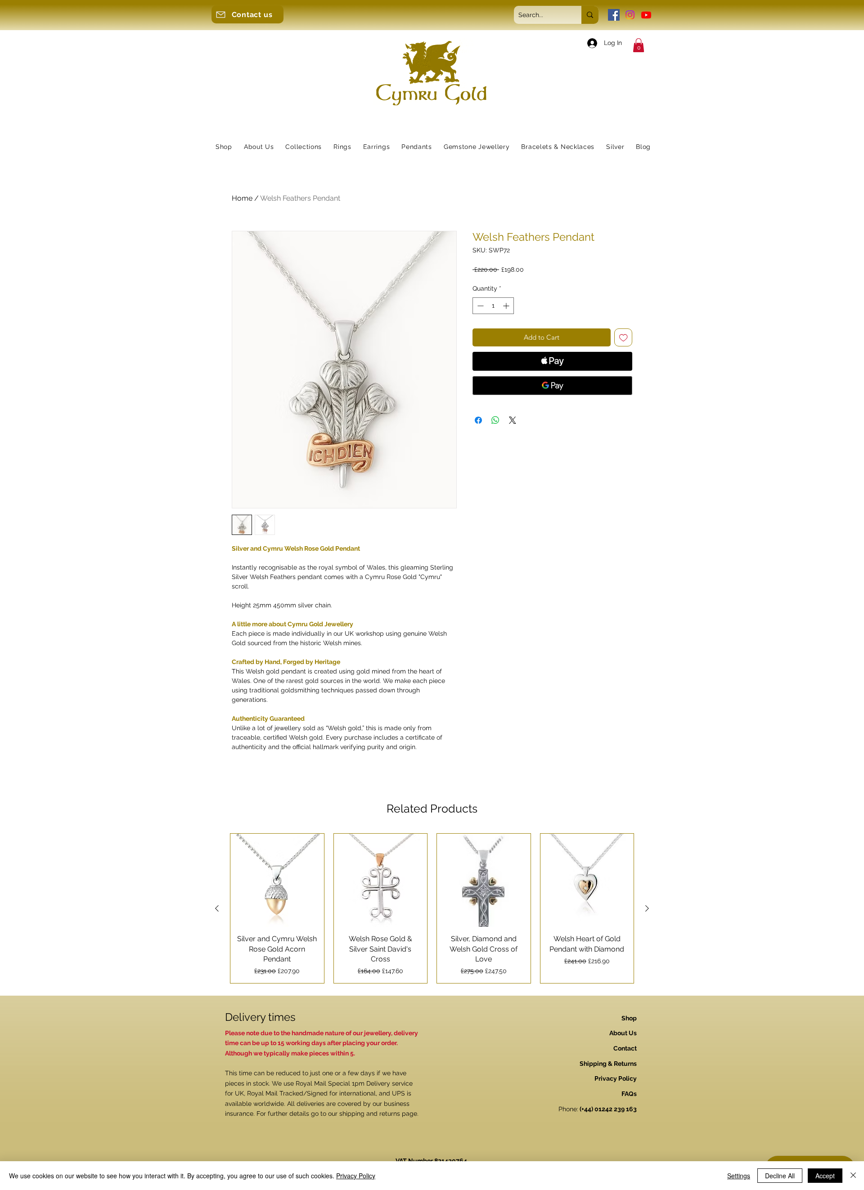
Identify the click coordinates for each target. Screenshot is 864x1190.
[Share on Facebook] (478, 420)
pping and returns (373, 1113)
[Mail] (221, 14)
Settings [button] (738, 1175)
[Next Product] (647, 908)
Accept (825, 1175)
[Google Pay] (552, 385)
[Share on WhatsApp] (495, 420)
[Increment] (507, 306)
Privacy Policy (355, 1175)
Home (242, 198)
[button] (638, 45)
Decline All (780, 1175)
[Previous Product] (217, 908)
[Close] (853, 1175)
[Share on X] (512, 420)
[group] (432, 908)
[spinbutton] (493, 306)
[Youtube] (646, 15)
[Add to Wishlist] (623, 337)
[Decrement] (479, 306)
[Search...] (589, 15)
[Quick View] (277, 880)
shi (343, 1113)
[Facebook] (614, 15)
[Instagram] (630, 15)
